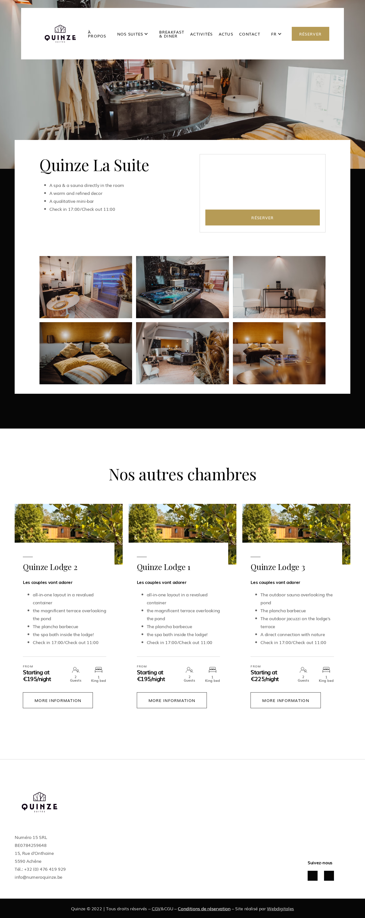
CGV (156, 908)
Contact (249, 34)
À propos (97, 34)
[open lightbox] (85, 287)
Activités (201, 34)
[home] (60, 33)
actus (226, 34)
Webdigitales (280, 908)
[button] (132, 34)
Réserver (262, 217)
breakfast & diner (171, 34)
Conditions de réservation (204, 908)
